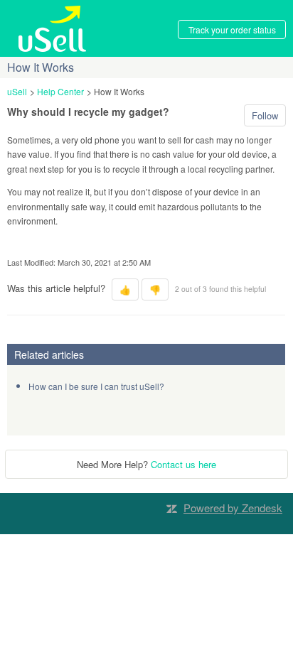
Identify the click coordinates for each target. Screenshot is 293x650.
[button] (125, 289)
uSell (17, 91)
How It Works (119, 91)
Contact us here (183, 464)
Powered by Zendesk (232, 507)
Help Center (60, 91)
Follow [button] (265, 115)
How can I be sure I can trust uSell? (96, 386)
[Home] (52, 27)
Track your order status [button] (232, 29)
